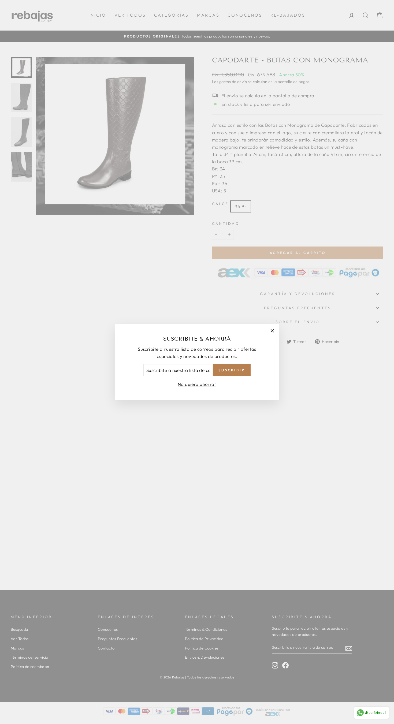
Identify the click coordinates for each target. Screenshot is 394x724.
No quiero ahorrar (197, 384)
